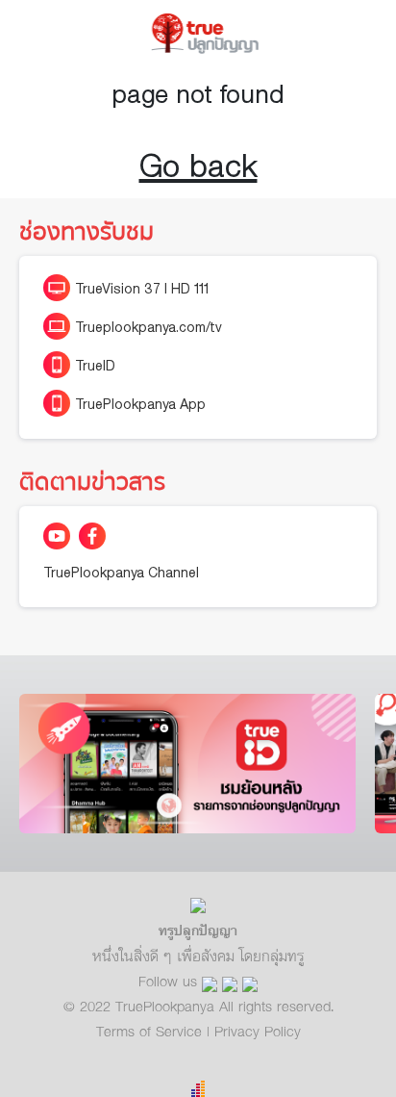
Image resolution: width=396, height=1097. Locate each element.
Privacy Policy (257, 1030)
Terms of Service (151, 1030)
